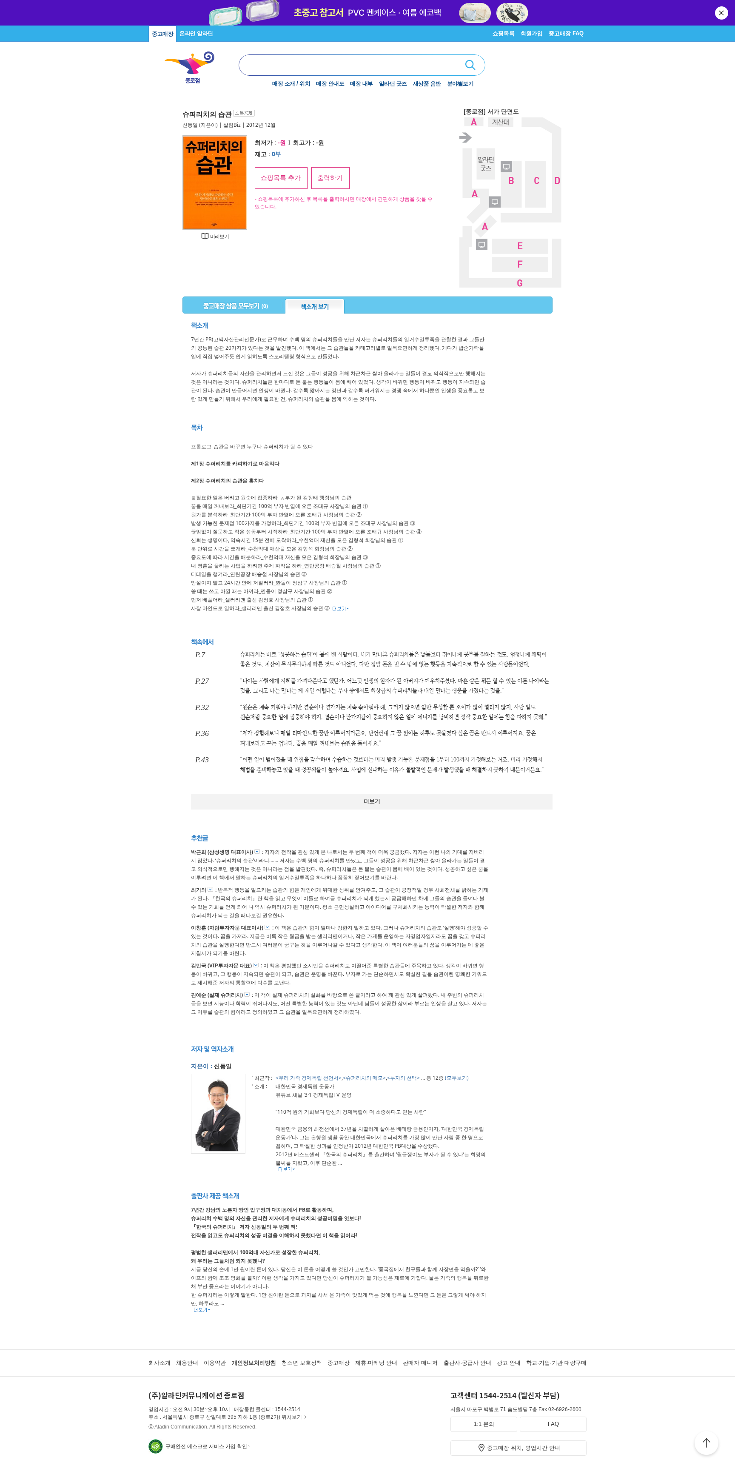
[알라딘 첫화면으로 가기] (193, 64)
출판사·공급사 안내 (467, 1363)
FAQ (553, 1424)
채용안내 (187, 1363)
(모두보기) (457, 1077)
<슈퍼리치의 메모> (364, 1077)
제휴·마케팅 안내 (376, 1363)
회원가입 (532, 33)
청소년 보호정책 (302, 1363)
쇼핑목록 (504, 33)
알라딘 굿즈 (393, 83)
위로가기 (706, 1444)
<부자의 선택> (403, 1077)
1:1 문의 (484, 1424)
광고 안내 (509, 1363)
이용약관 (215, 1363)
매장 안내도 (330, 83)
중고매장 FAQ (566, 33)
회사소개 (159, 1363)
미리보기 (219, 236)
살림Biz (232, 124)
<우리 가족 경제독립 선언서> (309, 1077)
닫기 (722, 13)
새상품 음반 (427, 83)
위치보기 (292, 1417)
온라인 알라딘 (196, 33)
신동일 (190, 124)
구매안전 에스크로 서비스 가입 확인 (206, 1446)
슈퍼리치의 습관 (207, 114)
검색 (470, 65)
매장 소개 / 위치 (291, 83)
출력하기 (330, 177)
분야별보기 (460, 83)
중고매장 (162, 34)
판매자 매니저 (420, 1363)
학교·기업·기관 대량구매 (556, 1363)
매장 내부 (361, 83)
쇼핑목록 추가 (281, 177)
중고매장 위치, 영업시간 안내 (523, 1448)
